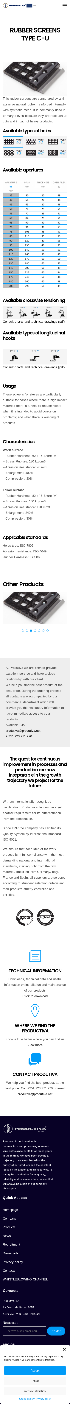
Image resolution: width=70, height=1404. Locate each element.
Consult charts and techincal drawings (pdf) (34, 367)
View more (35, 1045)
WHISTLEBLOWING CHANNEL (25, 1279)
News (7, 1236)
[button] (64, 1349)
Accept (35, 1370)
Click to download (35, 996)
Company (9, 1218)
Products (9, 1227)
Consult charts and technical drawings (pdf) (34, 321)
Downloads (10, 1253)
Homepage (10, 1210)
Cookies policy (27, 1399)
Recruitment (11, 1244)
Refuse (34, 1380)
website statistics (35, 1391)
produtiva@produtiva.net (23, 731)
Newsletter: (10, 1322)
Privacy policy (43, 1399)
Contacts (9, 1270)
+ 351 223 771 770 (19, 736)
